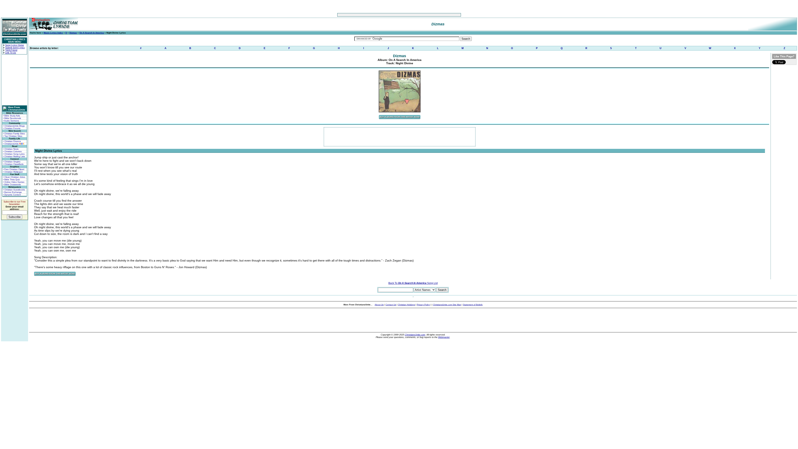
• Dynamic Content (12, 195)
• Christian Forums (11, 128)
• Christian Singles (11, 161)
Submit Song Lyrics (15, 47)
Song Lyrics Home (14, 45)
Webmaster (444, 337)
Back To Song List (413, 283)
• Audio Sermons (11, 121)
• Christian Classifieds (13, 164)
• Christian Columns (12, 151)
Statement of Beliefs (473, 304)
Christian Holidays (406, 304)
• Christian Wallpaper (13, 172)
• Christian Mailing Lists (14, 156)
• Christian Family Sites (14, 133)
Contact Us (390, 304)
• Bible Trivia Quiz (11, 179)
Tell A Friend (11, 50)
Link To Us (10, 52)
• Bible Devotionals (12, 118)
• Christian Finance (12, 141)
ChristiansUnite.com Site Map (447, 304)
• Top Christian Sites (12, 136)
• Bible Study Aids (11, 116)
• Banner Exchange (12, 192)
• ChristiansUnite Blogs (14, 126)
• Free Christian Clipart (13, 169)
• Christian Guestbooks (14, 190)
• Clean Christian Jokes (14, 177)
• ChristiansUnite (13, 144)
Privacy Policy (423, 304)
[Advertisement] (386, 14)
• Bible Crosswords (12, 184)
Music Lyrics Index (53, 33)
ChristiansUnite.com (415, 334)
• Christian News (10, 149)
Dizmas (73, 33)
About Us (379, 304)
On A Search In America (91, 33)
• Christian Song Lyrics (14, 154)
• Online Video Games (13, 182)
